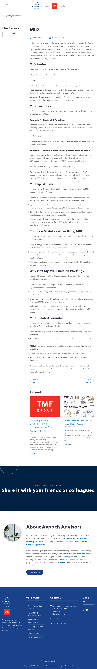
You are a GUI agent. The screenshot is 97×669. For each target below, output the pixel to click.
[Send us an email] (87, 610)
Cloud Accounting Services (35, 607)
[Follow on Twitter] (84, 610)
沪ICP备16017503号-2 (48, 661)
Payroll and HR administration (33, 621)
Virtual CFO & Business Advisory (35, 614)
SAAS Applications (35, 637)
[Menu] (7, 5)
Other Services (33, 633)
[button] (14, 34)
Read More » (34, 454)
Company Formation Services (35, 627)
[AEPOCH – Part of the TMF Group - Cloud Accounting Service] (48, 5)
